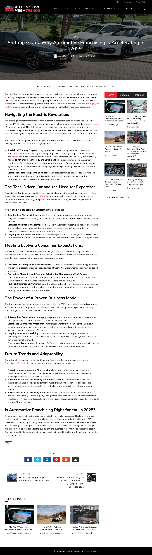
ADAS (42, 196)
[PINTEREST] (56, 459)
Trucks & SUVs (110, 9)
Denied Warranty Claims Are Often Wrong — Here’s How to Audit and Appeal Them (137, 119)
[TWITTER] (37, 459)
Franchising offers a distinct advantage (23, 363)
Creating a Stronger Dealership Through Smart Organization (84, 528)
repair (15, 156)
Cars (76, 9)
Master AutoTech (31, 143)
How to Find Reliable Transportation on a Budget (52, 528)
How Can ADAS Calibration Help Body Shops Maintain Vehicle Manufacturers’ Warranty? (136, 151)
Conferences (128, 2)
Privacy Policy (141, 2)
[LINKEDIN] (47, 459)
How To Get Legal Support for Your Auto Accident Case (34, 477)
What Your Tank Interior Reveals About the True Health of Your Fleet (114, 183)
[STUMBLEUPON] (66, 459)
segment (94, 124)
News (66, 9)
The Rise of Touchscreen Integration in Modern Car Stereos (19, 528)
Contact (128, 9)
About (118, 2)
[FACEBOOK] (28, 459)
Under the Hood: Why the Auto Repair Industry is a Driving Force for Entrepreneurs (70, 480)
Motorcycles (91, 9)
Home (56, 9)
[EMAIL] (75, 459)
